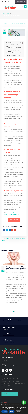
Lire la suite (9, 307)
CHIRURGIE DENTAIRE (5, 385)
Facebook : (3, 370)
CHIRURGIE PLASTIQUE (6, 378)
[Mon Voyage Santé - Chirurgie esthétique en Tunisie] (4, 402)
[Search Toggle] (22, 6)
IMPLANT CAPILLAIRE (5, 381)
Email (15, 230)
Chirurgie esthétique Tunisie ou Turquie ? (13, 45)
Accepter (5, 411)
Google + (12, 230)
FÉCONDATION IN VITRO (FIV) (19, 383)
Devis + (20, 341)
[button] (12, 311)
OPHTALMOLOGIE (16, 381)
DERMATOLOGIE (16, 380)
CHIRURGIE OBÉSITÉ (5, 383)
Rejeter (11, 411)
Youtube (6, 370)
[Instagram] (9, 2)
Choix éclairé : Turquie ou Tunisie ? (15, 53)
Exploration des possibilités (14, 55)
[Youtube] (6, 2)
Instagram (10, 370)
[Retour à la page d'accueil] (9, 6)
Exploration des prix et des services (13, 51)
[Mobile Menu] (25, 6)
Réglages (18, 411)
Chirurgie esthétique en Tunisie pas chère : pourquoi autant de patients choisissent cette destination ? (16, 268)
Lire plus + (19, 321)
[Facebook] (2, 2)
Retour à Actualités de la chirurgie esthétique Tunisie (13, 24)
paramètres (19, 408)
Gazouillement (7, 230)
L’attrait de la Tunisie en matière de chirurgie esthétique (15, 48)
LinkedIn (10, 230)
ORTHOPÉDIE (15, 378)
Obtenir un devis (10, 394)
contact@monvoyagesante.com (9, 365)
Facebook (4, 230)
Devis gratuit (14, 220)
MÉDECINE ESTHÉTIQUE (6, 380)
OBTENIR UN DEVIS (21, 1)
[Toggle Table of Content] (20, 43)
